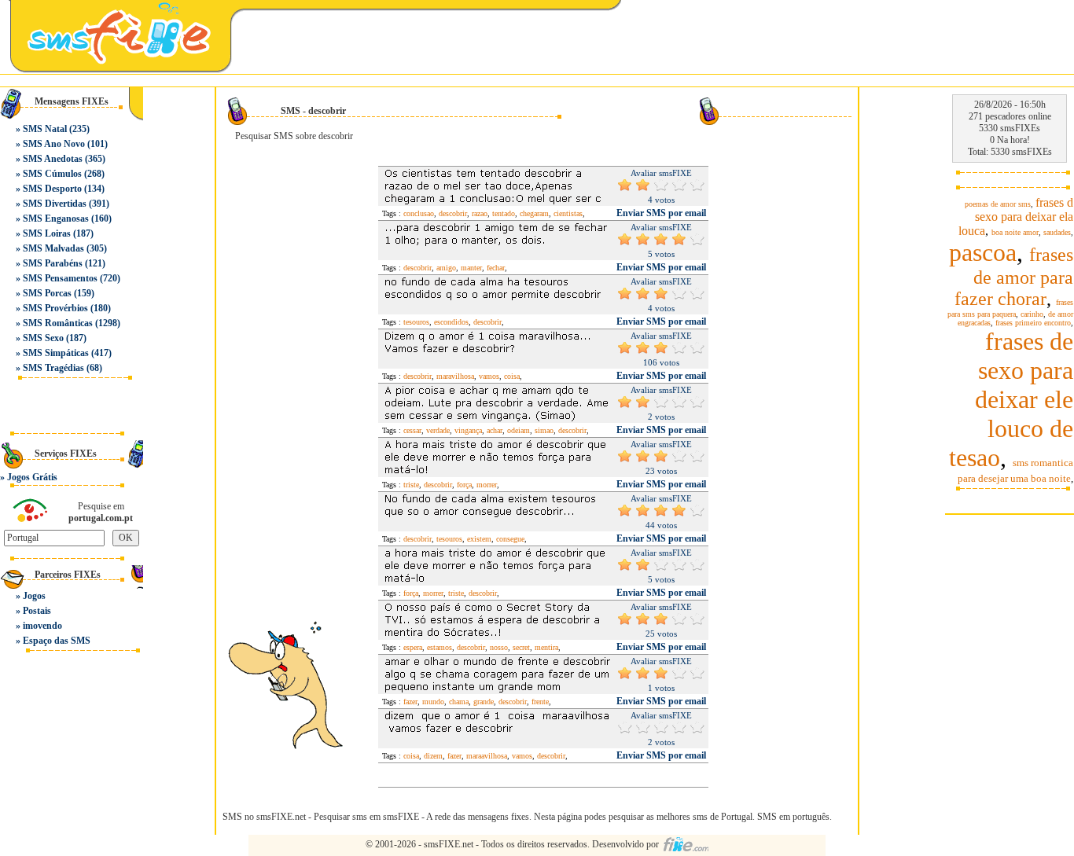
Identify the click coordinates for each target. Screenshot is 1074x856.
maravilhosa (455, 376)
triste (411, 484)
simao (544, 430)
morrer (486, 484)
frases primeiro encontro (1033, 322)
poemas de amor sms (998, 204)
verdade (438, 430)
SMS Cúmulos (52, 173)
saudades (1057, 232)
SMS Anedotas (53, 158)
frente (540, 701)
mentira (546, 647)
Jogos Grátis (32, 477)
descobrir (453, 213)
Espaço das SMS (56, 640)
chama (459, 701)
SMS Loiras (47, 233)
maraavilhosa (486, 755)
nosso (499, 647)
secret (521, 647)
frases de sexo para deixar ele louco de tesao (1011, 399)
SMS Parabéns (53, 263)
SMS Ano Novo (54, 143)
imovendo (42, 625)
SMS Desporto (52, 188)
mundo (433, 701)
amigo (446, 267)
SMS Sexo (43, 338)
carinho (1032, 314)
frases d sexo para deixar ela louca (1015, 216)
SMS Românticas (58, 323)
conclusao (418, 213)
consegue (510, 539)
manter (471, 267)
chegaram (534, 213)
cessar (412, 430)
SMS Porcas (47, 293)
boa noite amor (1015, 232)
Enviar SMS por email (661, 213)
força (464, 484)
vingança (468, 430)
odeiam (518, 430)
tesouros (416, 322)
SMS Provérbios (55, 308)
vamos (489, 376)
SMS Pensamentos (60, 278)
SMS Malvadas (53, 248)
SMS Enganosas (56, 218)
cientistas (568, 213)
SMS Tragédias (53, 367)
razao (479, 213)
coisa (512, 376)
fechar (496, 267)
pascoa (983, 252)
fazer (410, 701)
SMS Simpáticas (56, 352)
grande (483, 701)
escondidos (451, 322)
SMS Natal (45, 128)
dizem (433, 755)
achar (494, 430)
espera (412, 647)
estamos (439, 647)
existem (479, 539)
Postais (37, 610)
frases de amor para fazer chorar (1013, 276)
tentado (503, 213)
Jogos (34, 595)
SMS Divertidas (54, 203)
